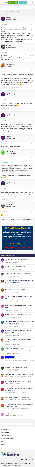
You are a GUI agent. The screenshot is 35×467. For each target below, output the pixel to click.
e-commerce (13, 343)
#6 (33, 143)
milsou (6, 369)
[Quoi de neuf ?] (29, 2)
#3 (33, 71)
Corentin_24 (8, 408)
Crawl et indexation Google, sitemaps (21, 408)
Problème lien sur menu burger (14, 348)
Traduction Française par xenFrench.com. (11, 465)
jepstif (6, 376)
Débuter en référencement (17, 291)
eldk (6, 261)
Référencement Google (17, 300)
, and (11, 87)
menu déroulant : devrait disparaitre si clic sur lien (19, 374)
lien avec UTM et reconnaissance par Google (18, 381)
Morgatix (7, 415)
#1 (33, 24)
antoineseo (7, 300)
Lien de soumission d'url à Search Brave (16, 259)
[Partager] (31, 24)
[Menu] (2, 2)
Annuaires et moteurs (13, 261)
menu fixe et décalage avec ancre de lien (17, 397)
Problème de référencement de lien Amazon (18, 273)
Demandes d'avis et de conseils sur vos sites (20, 376)
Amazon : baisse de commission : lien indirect (18, 314)
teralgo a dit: (5, 162)
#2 (33, 52)
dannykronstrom (9, 284)
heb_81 (6, 350)
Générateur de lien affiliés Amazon (15, 266)
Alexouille (7, 360)
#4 (33, 99)
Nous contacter (5, 432)
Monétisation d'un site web (15, 268)
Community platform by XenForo (16, 463)
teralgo (4, 14)
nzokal (6, 275)
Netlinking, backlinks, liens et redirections (21, 309)
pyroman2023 (8, 392)
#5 (33, 120)
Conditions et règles (6, 435)
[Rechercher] (33, 2)
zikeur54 (7, 343)
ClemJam (7, 291)
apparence (7, 325)
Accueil (3, 444)
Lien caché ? (8, 413)
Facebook (16, 284)
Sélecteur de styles (6, 429)
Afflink (6, 268)
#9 (33, 211)
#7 (33, 158)
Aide (2, 441)
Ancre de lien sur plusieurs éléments (15, 289)
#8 (33, 188)
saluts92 (7, 316)
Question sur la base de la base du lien (16, 367)
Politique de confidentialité (7, 438)
